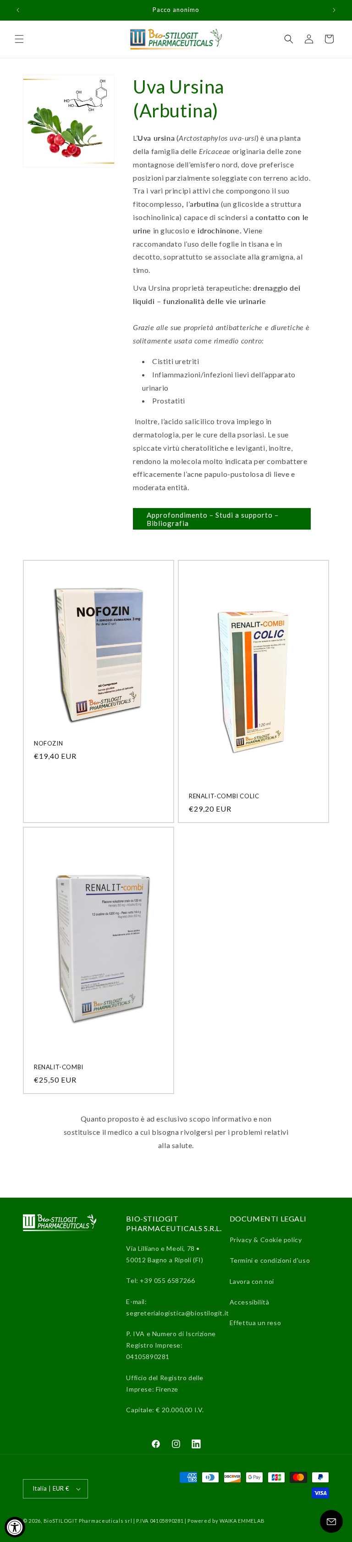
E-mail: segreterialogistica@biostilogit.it (177, 1307)
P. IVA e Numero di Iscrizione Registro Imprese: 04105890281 (170, 1345)
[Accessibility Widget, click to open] (15, 1527)
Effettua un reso (255, 1322)
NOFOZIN (48, 743)
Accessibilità (250, 1302)
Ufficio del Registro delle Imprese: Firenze (165, 1383)
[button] (19, 39)
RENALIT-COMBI (58, 1067)
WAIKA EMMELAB (242, 1521)
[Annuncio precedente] (18, 10)
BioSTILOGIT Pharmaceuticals (84, 1521)
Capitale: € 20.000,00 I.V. (165, 1410)
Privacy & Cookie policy (266, 1240)
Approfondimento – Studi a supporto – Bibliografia (213, 519)
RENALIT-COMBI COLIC (224, 796)
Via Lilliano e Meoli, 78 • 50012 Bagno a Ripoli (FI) (164, 1254)
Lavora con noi (252, 1281)
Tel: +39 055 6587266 (160, 1280)
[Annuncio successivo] (334, 10)
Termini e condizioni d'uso (270, 1260)
